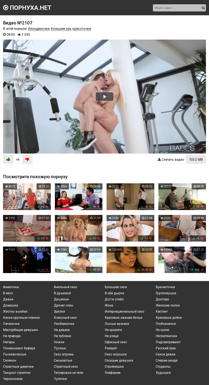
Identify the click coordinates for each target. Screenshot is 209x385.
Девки (8, 299)
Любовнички (166, 324)
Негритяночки (166, 336)
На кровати (113, 330)
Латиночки (11, 324)
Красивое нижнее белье (123, 318)
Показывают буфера (19, 348)
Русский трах (166, 348)
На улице (112, 336)
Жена (109, 305)
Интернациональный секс (124, 311)
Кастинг (162, 311)
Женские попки (168, 305)
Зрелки (59, 311)
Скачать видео (182, 160)
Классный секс (65, 318)
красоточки (81, 29)
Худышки (163, 373)
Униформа (112, 373)
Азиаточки (11, 287)
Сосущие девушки (119, 360)
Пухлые (60, 348)
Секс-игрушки (116, 354)
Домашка (10, 305)
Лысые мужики (117, 324)
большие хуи (61, 29)
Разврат (111, 348)
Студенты (163, 366)
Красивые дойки (169, 318)
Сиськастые (63, 360)
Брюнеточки (165, 287)
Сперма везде (167, 360)
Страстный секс (66, 366)
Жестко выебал (15, 311)
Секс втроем (63, 354)
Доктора (162, 299)
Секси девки (165, 354)
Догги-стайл (114, 299)
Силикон (9, 360)
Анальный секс (65, 287)
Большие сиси (116, 287)
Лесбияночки (64, 324)
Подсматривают (168, 342)
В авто (8, 293)
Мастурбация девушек (20, 330)
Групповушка (166, 293)
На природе (12, 336)
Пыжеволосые (14, 354)
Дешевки (61, 299)
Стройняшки (114, 366)
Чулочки (60, 379)
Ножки (59, 342)
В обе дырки (114, 293)
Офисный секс (116, 342)
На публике (62, 336)
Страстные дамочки (18, 366)
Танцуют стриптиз (16, 373)
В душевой (62, 293)
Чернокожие (13, 379)
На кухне (162, 330)
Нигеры (9, 342)
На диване (62, 330)
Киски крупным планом (21, 318)
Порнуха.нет (29, 7)
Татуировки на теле (68, 373)
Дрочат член (63, 305)
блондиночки (38, 29)
